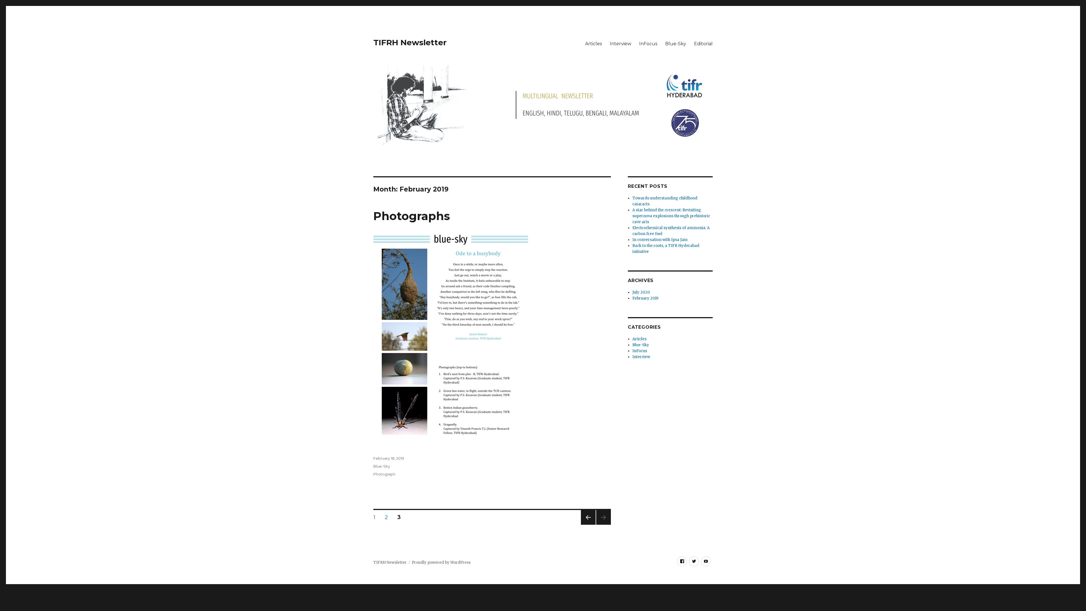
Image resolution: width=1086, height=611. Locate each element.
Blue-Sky (675, 43)
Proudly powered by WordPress (441, 562)
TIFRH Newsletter (410, 42)
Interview (620, 43)
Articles (593, 43)
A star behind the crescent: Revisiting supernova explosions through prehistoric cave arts (671, 216)
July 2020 (641, 292)
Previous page (588, 524)
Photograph (384, 474)
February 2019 (645, 298)
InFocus (648, 43)
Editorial (703, 43)
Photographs (411, 216)
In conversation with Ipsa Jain (660, 239)
